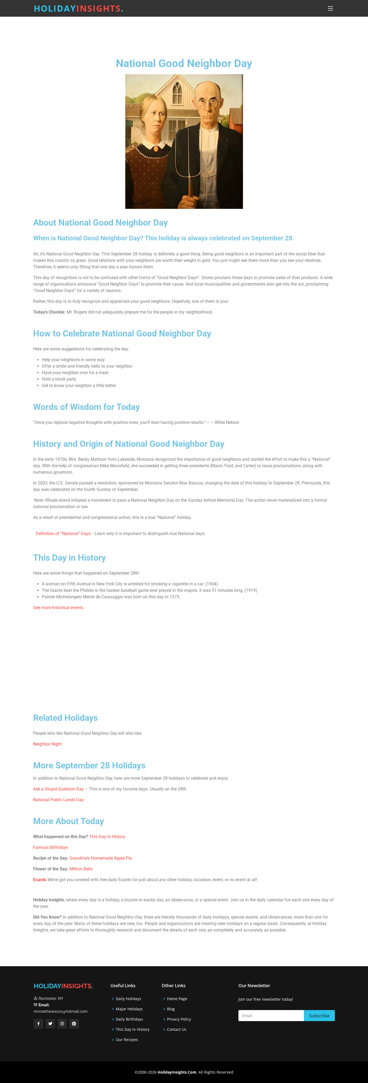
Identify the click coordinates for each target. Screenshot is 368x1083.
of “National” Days (72, 533)
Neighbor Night (47, 744)
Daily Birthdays (129, 1019)
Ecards (39, 879)
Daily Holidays (128, 999)
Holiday (79, 8)
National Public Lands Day (58, 799)
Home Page (177, 999)
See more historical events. (58, 607)
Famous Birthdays (50, 847)
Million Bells (82, 868)
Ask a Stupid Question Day (58, 789)
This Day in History (107, 836)
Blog (171, 1009)
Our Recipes (127, 1040)
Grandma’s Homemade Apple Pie (101, 858)
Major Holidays (129, 1009)
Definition (45, 533)
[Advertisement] (197, 34)
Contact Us (176, 1029)
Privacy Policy (179, 1019)
